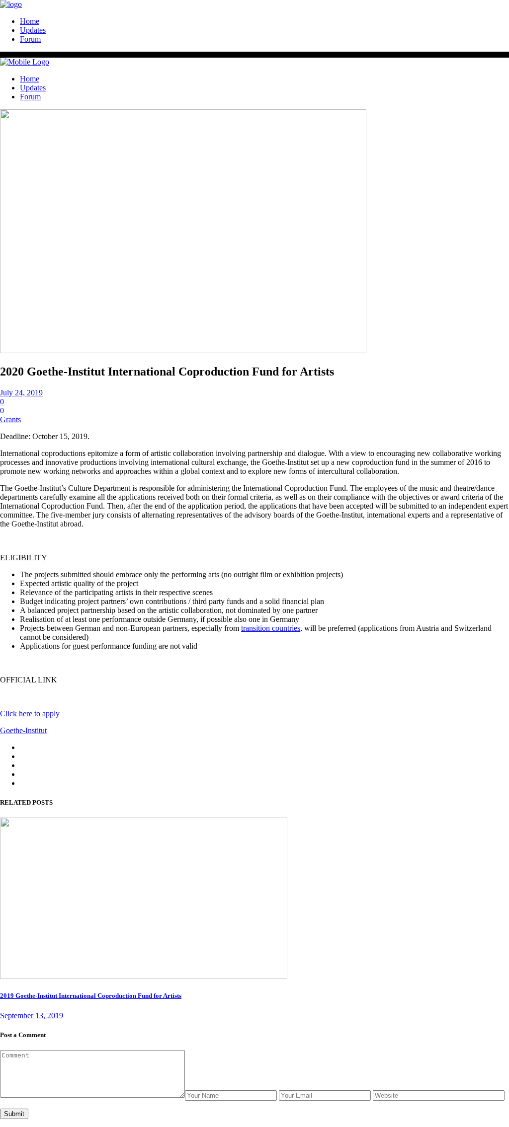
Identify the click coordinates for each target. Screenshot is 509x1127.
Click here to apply (30, 713)
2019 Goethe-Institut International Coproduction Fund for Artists (90, 995)
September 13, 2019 (31, 1015)
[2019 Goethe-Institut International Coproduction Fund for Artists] (143, 976)
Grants (10, 419)
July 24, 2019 (21, 392)
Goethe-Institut (23, 730)
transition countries (270, 628)
